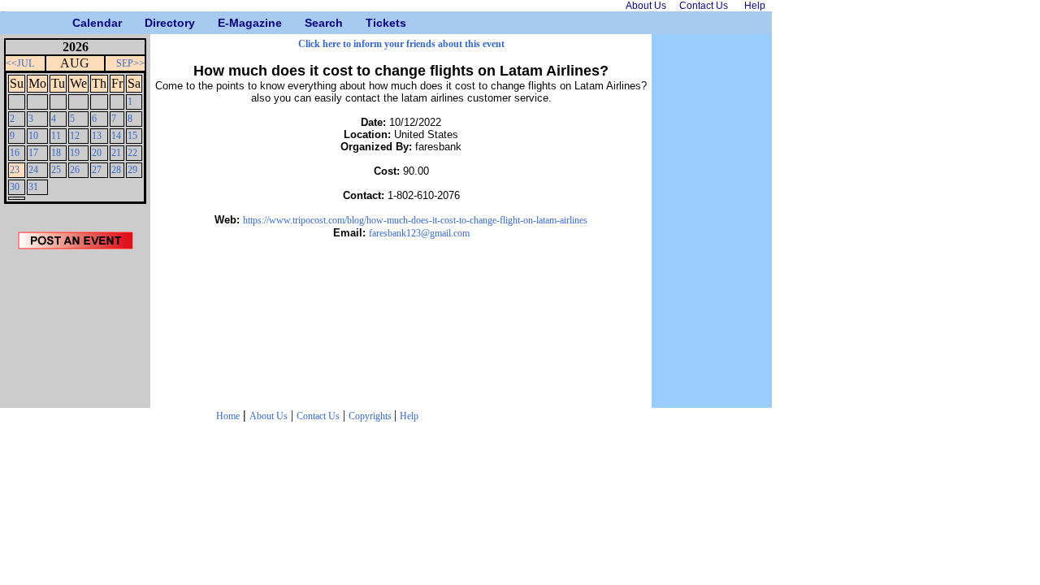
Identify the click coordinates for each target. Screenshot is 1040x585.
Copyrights (371, 416)
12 (75, 135)
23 (15, 170)
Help (409, 416)
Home (228, 416)
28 (116, 170)
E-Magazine (224, 22)
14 (116, 135)
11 (56, 135)
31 (33, 187)
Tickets (372, 22)
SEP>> (130, 63)
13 (97, 135)
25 (56, 170)
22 (132, 152)
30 (15, 187)
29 (132, 170)
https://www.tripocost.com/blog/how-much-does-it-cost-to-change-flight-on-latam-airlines (415, 220)
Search (311, 22)
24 (33, 170)
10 (33, 135)
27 (97, 170)
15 (132, 135)
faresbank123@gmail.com (419, 233)
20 (97, 152)
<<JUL (20, 63)
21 (116, 152)
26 (75, 170)
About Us (268, 416)
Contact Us (318, 416)
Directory (151, 22)
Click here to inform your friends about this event (401, 44)
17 (33, 152)
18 (56, 152)
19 (75, 152)
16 (15, 152)
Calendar (78, 22)
